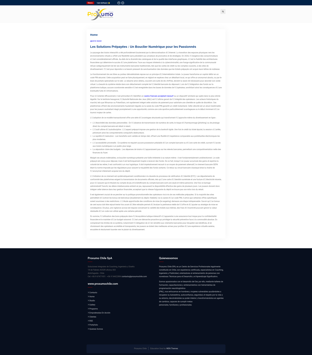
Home (91, 296)
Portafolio (93, 325)
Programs (93, 309)
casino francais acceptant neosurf (158, 96)
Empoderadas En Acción (99, 313)
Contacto (93, 292)
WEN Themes (172, 348)
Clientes (92, 317)
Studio (92, 300)
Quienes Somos (96, 329)
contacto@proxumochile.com (134, 276)
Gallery (92, 305)
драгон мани (96, 41)
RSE (91, 321)
